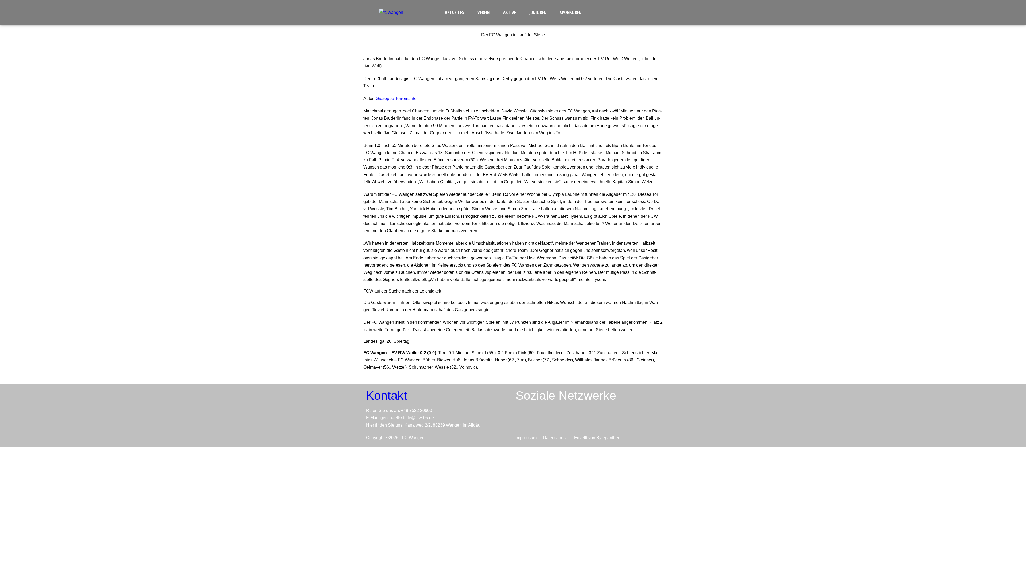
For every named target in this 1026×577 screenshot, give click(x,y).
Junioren (537, 12)
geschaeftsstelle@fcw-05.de (407, 417)
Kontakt (386, 395)
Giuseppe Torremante (396, 98)
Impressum (527, 437)
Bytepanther (607, 437)
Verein (483, 12)
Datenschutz (557, 437)
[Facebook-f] (544, 419)
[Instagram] (566, 419)
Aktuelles (454, 12)
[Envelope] (522, 419)
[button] (456, 12)
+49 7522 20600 (416, 410)
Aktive (509, 12)
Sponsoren (570, 12)
